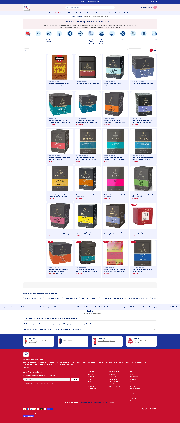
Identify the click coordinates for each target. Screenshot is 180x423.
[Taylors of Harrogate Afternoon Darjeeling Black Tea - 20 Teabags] (115, 141)
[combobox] (90, 7)
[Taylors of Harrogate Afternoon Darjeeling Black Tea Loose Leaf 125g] (60, 104)
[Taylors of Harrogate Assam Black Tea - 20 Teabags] (88, 178)
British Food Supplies (33, 413)
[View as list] (155, 50)
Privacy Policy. (50, 383)
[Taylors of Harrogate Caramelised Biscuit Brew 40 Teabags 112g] (60, 67)
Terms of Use (42, 383)
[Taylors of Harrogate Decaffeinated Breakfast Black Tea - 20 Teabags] (143, 141)
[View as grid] (151, 50)
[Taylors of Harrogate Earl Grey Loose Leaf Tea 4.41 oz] (143, 67)
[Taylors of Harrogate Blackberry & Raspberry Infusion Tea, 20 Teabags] (60, 216)
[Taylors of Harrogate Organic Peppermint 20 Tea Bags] (115, 67)
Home (73, 16)
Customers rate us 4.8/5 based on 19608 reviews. (93, 402)
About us (112, 413)
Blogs (155, 413)
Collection (79, 16)
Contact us (120, 413)
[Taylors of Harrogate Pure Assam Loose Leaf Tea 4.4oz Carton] (60, 253)
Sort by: (124, 50)
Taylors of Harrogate (54, 81)
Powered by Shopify (44, 413)
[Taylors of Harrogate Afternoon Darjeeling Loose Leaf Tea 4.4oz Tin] (88, 253)
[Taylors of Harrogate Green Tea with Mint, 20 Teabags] (143, 178)
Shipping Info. (128, 413)
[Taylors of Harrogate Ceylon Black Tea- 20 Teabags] (143, 253)
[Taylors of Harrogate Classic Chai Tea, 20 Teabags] (115, 178)
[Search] (112, 7)
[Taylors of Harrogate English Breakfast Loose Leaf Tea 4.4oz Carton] (143, 216)
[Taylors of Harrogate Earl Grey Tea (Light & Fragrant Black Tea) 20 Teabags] (143, 104)
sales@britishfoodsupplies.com (106, 341)
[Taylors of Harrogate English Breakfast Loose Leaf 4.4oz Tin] (88, 67)
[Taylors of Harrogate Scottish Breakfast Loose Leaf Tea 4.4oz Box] (88, 104)
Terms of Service (147, 413)
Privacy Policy (137, 413)
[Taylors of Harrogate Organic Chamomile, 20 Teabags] (88, 216)
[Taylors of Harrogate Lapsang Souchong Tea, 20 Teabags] (115, 216)
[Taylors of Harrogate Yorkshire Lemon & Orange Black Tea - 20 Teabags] (60, 178)
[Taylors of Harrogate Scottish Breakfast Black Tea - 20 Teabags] (88, 141)
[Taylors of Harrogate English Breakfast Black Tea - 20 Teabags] (60, 141)
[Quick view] (70, 57)
